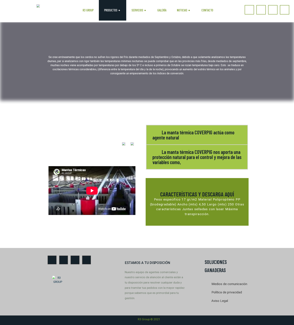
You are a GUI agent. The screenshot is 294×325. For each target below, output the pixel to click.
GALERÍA (161, 10)
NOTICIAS (183, 10)
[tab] (196, 134)
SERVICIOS (139, 10)
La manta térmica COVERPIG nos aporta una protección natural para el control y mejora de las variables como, (196, 157)
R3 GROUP (88, 10)
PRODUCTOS (112, 10)
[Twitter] (284, 9)
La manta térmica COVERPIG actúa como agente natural (193, 134)
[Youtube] (272, 9)
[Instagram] (261, 9)
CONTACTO (207, 10)
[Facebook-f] (249, 9)
